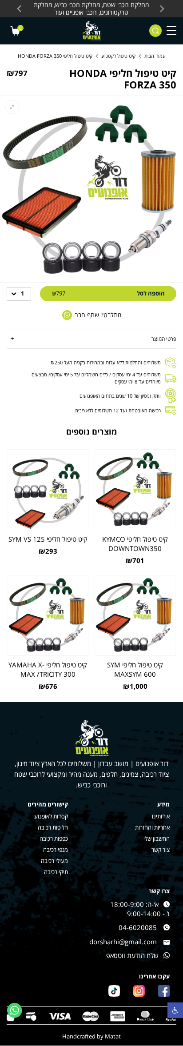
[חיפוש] (155, 30)
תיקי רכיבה (56, 872)
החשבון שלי (156, 838)
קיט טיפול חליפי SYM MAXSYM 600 (135, 669)
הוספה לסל (108, 293)
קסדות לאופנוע (51, 816)
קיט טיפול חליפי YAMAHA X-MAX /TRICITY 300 (47, 669)
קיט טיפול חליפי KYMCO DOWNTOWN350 (135, 543)
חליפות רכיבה (53, 827)
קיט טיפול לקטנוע (118, 55)
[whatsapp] (14, 1010)
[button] (175, 1010)
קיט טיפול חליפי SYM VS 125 (48, 539)
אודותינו (161, 816)
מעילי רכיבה (54, 861)
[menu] (171, 31)
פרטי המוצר (163, 339)
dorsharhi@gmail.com (123, 941)
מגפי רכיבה (55, 850)
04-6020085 (138, 927)
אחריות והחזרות (152, 827)
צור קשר (160, 850)
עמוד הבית (155, 55)
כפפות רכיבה (54, 838)
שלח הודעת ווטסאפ (132, 955)
